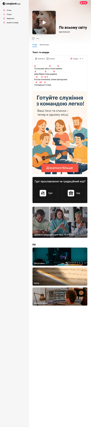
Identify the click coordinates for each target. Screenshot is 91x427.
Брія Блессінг (64, 32)
